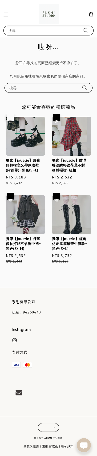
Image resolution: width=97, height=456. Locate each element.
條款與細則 (31, 446)
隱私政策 (67, 446)
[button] (6, 14)
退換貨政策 (50, 446)
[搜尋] (85, 30)
